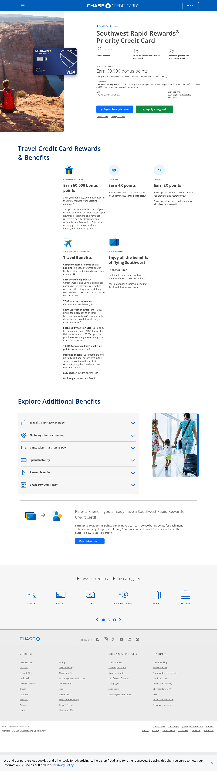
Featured (32, 603)
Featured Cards (27, 662)
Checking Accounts (117, 667)
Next (120, 619)
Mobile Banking (160, 667)
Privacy (145, 730)
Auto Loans (113, 688)
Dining (62, 662)
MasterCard (64, 694)
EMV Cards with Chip (69, 699)
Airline (23, 705)
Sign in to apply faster (118, 110)
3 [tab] (114, 620)
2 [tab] (109, 620)
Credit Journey (115, 662)
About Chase (159, 726)
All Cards (61, 603)
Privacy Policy (64, 765)
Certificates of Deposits (119, 678)
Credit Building (66, 667)
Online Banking (160, 662)
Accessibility (183, 730)
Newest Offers (26, 673)
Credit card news (161, 678)
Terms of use (169, 730)
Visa (61, 688)
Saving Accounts (116, 673)
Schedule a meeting (162, 705)
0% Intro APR (65, 683)
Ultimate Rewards (162, 688)
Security (155, 730)
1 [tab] (103, 620)
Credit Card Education (163, 699)
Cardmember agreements (165, 673)
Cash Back (90, 603)
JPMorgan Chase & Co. (192, 726)
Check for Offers (66, 710)
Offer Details (102, 116)
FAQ (155, 694)
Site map (196, 730)
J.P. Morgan (174, 726)
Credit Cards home (109, 26)
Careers (210, 726)
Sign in (193, 5)
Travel (157, 603)
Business (186, 603)
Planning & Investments (119, 694)
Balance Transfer (123, 603)
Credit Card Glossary (162, 683)
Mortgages (113, 683)
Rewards (24, 699)
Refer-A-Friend (66, 705)
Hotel (22, 710)
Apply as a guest (159, 110)
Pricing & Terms (118, 116)
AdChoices (209, 730)
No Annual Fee (66, 673)
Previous (97, 619)
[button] (212, 762)
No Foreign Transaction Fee (72, 678)
